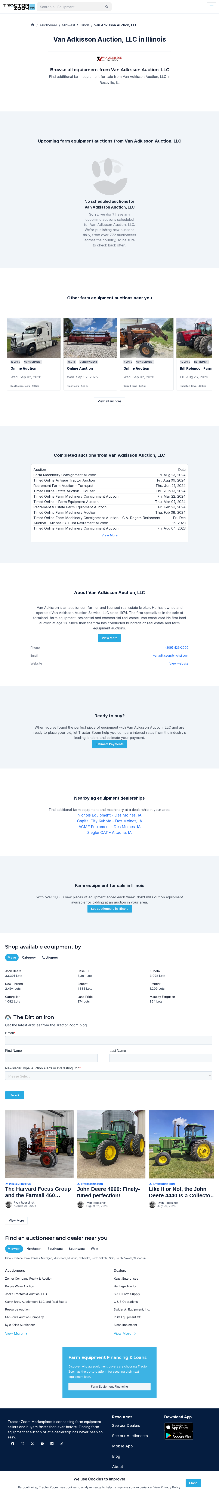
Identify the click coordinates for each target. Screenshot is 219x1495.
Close (193, 1483)
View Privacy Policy (167, 1487)
